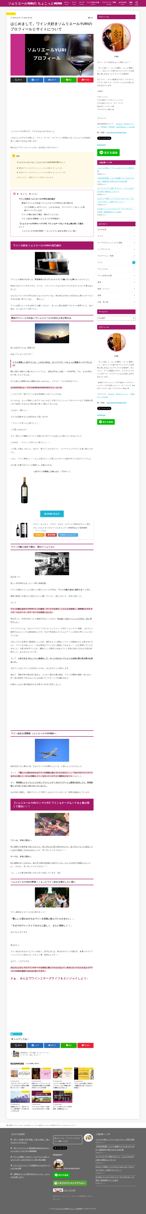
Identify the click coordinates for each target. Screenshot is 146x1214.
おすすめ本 (102, 229)
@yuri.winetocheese (72, 1168)
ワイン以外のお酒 (105, 275)
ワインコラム (11, 14)
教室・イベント (104, 289)
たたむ (34, 194)
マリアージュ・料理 (105, 256)
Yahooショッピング (68, 535)
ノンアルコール (104, 249)
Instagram (101, 145)
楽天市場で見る (50, 514)
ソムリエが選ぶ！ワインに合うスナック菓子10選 (115, 169)
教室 (99, 282)
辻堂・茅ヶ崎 (103, 302)
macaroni (119, 124)
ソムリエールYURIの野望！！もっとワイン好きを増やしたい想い (49, 231)
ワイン (100, 262)
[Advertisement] (52, 107)
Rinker (43, 530)
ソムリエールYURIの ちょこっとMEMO (35, 3)
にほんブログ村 (69, 1190)
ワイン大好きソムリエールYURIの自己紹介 (37, 199)
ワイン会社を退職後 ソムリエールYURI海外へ (41, 219)
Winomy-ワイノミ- (122, 394)
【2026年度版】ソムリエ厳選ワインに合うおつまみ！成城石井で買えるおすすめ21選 (115, 179)
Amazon (39, 535)
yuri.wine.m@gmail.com (116, 132)
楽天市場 (51, 535)
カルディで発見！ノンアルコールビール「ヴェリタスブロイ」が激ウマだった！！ (115, 200)
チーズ (100, 236)
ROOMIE (104, 127)
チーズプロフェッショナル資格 (110, 243)
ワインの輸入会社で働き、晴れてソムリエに (40, 214)
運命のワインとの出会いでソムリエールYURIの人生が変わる (47, 203)
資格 (99, 295)
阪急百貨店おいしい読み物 (125, 127)
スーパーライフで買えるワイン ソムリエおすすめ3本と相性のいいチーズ (115, 190)
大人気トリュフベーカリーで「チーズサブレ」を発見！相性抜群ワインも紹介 (115, 210)
